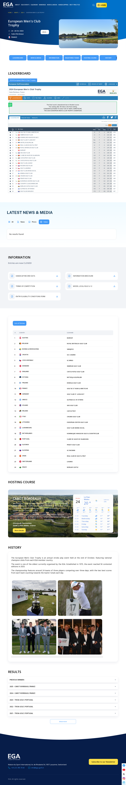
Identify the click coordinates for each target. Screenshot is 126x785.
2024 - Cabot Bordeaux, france (22, 693)
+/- (16, 129)
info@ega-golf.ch (37, 768)
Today (104, 129)
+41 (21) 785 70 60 (18, 768)
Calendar (34, 5)
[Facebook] (124, 765)
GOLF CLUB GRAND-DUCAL (28, 170)
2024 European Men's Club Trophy (23, 80)
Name (21, 129)
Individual (114, 125)
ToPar (94, 129)
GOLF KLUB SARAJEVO (26, 191)
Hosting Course (90, 58)
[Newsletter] (124, 783)
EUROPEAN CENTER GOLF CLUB (29, 181)
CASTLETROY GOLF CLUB (27, 158)
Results (35, 118)
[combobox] (45, 32)
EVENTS (16, 12)
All (12, 222)
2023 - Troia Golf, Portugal (21, 700)
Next (114, 58)
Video (46, 222)
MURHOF (22, 150)
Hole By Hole (25, 118)
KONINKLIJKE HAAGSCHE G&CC (29, 137)
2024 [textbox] (44, 32)
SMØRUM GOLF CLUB (26, 135)
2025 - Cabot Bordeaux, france (22, 686)
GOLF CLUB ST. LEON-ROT (27, 140)
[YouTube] (124, 770)
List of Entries (19, 323)
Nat (19, 129)
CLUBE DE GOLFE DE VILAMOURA (30, 155)
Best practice (75, 5)
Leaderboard (18, 58)
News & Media (52, 5)
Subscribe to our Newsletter (103, 762)
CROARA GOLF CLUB (26, 176)
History (108, 58)
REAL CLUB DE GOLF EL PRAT (29, 145)
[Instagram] (124, 778)
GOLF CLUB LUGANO (26, 163)
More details (19, 530)
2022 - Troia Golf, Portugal (21, 707)
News (22, 222)
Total (114, 129)
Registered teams (72, 58)
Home (10, 12)
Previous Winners (17, 680)
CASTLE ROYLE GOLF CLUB (28, 160)
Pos (13, 129)
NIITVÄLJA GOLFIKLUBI (26, 142)
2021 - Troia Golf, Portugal (21, 713)
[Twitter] (124, 774)
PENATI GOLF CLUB (25, 178)
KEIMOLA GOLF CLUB (26, 173)
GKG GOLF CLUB (25, 153)
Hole (99, 129)
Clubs (110, 125)
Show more (63, 721)
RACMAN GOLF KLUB (26, 165)
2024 (22, 12)
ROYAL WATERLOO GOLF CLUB (29, 147)
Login (103, 5)
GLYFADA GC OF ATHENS (27, 188)
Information (54, 58)
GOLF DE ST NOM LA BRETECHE (29, 132)
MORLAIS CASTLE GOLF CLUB (29, 186)
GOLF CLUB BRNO (25, 168)
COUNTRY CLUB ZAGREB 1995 (29, 183)
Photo (34, 222)
